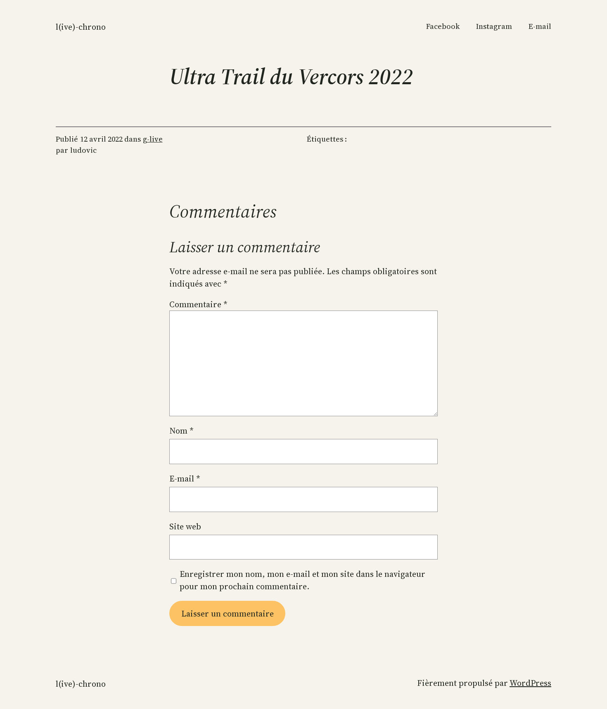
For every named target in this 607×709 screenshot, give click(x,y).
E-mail (184, 478)
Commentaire (198, 304)
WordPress (530, 683)
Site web (185, 526)
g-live (153, 139)
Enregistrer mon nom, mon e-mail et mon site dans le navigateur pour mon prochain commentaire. (302, 580)
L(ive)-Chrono (81, 27)
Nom (181, 430)
